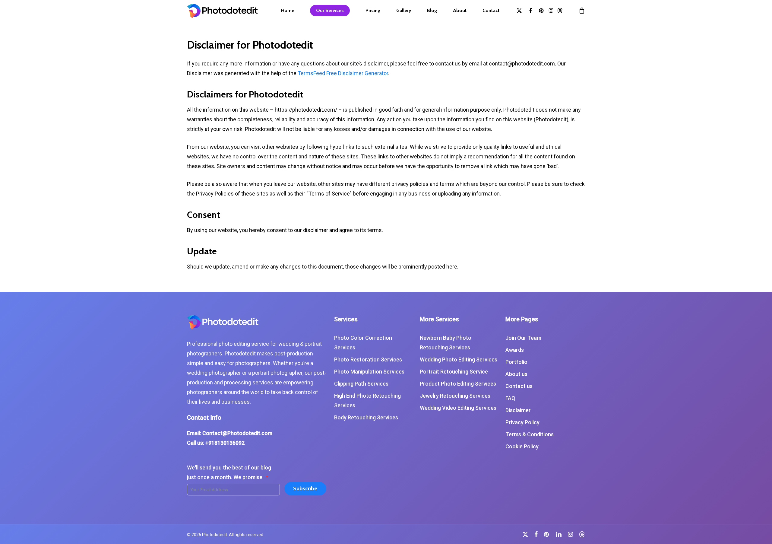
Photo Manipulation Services (369, 371)
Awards (514, 350)
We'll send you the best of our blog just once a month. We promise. (229, 472)
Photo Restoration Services (368, 359)
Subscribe (305, 488)
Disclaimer (518, 410)
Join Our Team (523, 338)
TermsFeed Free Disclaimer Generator (343, 73)
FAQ (510, 398)
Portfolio (516, 362)
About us (516, 374)
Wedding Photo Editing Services (458, 359)
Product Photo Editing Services (458, 383)
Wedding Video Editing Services (458, 408)
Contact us (519, 386)
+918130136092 (225, 443)
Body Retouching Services (366, 417)
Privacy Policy (522, 422)
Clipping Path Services (361, 383)
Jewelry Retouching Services (455, 396)
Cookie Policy (522, 446)
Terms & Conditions (529, 434)
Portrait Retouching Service (454, 371)
